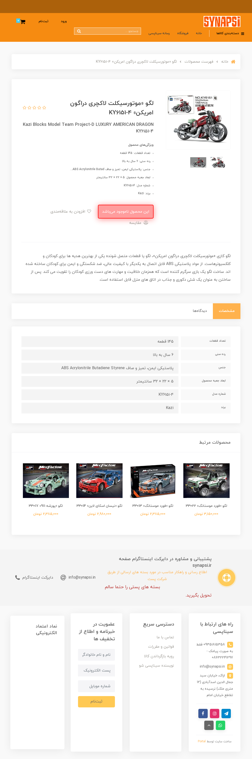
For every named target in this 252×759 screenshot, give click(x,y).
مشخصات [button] (227, 311)
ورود (64, 21)
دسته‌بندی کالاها (228, 33)
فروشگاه (183, 33)
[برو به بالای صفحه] (209, 725)
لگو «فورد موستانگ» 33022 (206, 506)
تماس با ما (165, 637)
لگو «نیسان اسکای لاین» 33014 (99, 506)
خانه (199, 33)
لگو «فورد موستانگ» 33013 (152, 506)
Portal (202, 742)
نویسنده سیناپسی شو (156, 665)
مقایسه (135, 223)
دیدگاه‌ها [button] (200, 311)
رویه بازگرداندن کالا (159, 656)
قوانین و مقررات (161, 646)
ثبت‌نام (43, 21)
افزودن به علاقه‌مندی (68, 211)
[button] (43, 108)
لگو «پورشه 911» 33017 (46, 506)
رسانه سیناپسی (159, 33)
